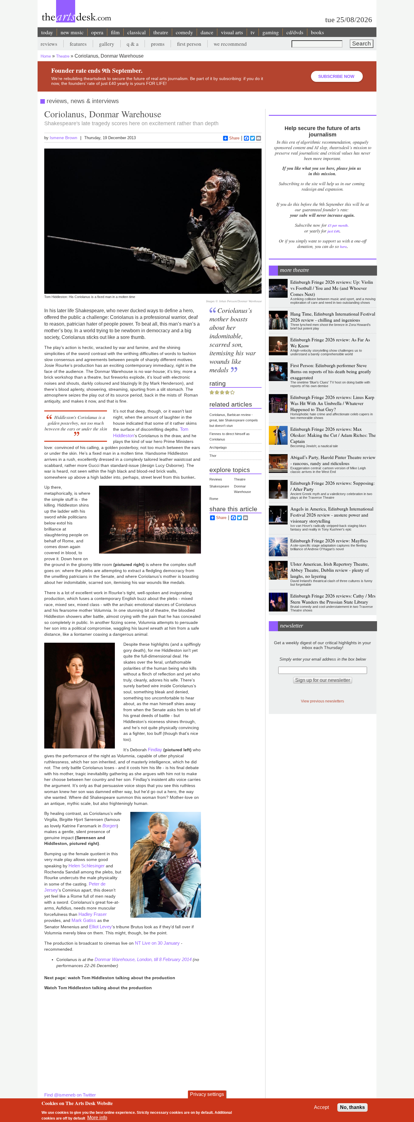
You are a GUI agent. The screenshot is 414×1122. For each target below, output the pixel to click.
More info (97, 1117)
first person (189, 43)
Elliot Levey (100, 926)
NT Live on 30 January (157, 943)
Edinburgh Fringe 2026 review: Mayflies (329, 541)
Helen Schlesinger (86, 865)
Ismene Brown (63, 137)
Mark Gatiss (84, 920)
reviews (49, 43)
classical (136, 32)
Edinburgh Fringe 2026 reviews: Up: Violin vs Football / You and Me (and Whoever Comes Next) (331, 288)
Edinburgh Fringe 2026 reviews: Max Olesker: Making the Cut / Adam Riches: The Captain (333, 435)
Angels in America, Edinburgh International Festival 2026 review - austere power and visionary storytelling (331, 515)
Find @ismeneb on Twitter (70, 1094)
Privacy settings (207, 1094)
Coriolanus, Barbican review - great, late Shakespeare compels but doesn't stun (233, 420)
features (78, 43)
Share (234, 138)
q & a (133, 43)
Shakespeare (219, 486)
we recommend (230, 43)
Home (46, 56)
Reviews (215, 479)
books (317, 32)
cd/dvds (294, 32)
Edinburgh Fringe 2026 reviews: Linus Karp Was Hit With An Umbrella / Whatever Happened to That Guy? (332, 403)
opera (97, 32)
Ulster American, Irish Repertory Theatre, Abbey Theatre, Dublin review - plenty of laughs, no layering (329, 570)
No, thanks (352, 1107)
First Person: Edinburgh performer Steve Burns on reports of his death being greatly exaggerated (330, 371)
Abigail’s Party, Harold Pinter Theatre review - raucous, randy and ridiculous (333, 460)
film (115, 32)
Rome (213, 499)
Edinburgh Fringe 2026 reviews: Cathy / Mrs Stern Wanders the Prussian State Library (333, 599)
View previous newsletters (322, 701)
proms (158, 43)
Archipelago (218, 447)
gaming (270, 32)
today (47, 32)
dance (207, 32)
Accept (321, 1107)
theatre (160, 32)
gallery (106, 43)
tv (253, 32)
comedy (184, 32)
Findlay (155, 749)
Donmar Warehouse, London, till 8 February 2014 (143, 959)
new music (72, 32)
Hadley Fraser (92, 914)
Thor (212, 455)
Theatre (62, 56)
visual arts (232, 32)
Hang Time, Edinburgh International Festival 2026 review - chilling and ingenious (332, 317)
